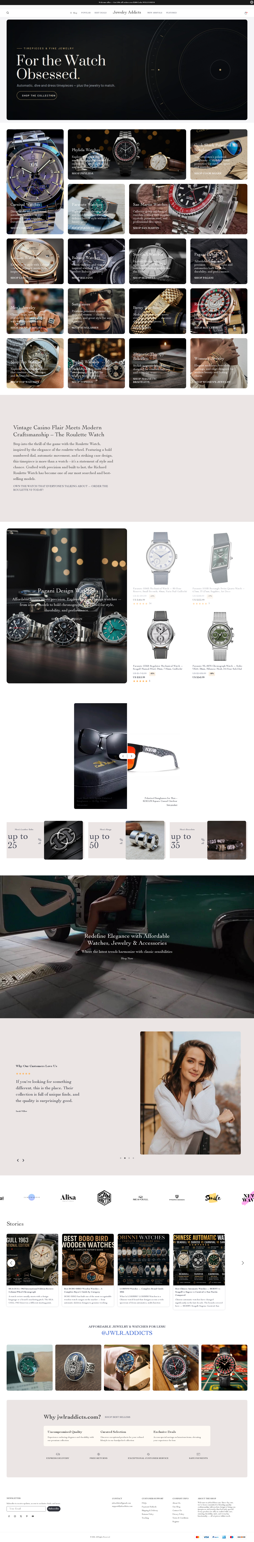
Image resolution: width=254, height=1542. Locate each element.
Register (176, 1522)
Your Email (13, 1509)
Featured (171, 13)
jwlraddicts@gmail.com (121, 1503)
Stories (15, 1224)
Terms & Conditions (180, 1518)
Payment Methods (149, 1507)
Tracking (145, 1518)
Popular (86, 13)
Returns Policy (148, 1514)
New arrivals (155, 13)
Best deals (100, 13)
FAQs (144, 1503)
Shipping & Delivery (150, 1511)
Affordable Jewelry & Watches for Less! (127, 1326)
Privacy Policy (178, 1514)
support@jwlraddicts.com (122, 1506)
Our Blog (176, 1507)
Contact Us (177, 1511)
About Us (176, 1503)
